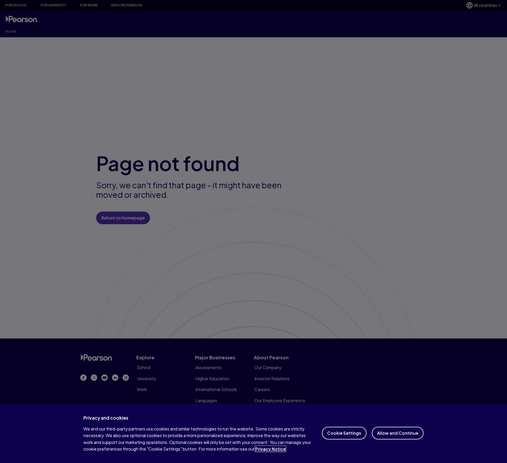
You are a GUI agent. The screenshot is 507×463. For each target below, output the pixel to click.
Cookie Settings (344, 433)
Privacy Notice (270, 449)
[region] (253, 433)
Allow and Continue (397, 433)
